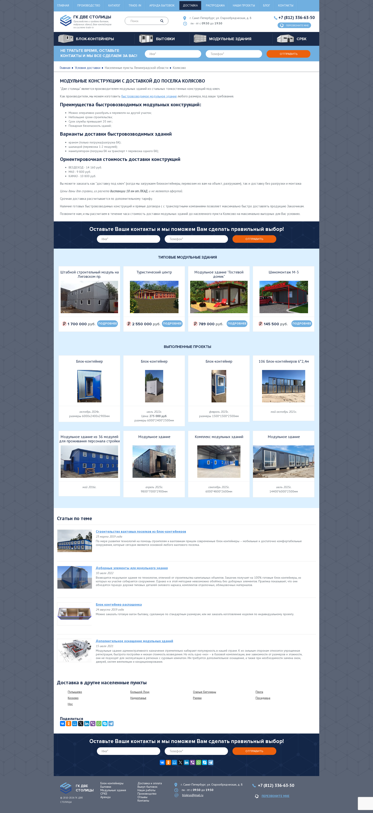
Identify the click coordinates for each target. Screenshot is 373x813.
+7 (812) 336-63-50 (296, 17)
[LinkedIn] (86, 723)
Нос (70, 704)
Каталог (114, 5)
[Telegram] (111, 723)
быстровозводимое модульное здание (149, 96)
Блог (266, 5)
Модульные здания (113, 790)
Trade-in (134, 5)
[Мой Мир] (74, 723)
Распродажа (215, 5)
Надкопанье (138, 698)
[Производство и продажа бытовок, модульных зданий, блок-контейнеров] (65, 788)
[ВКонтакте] (62, 723)
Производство (88, 5)
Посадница (263, 698)
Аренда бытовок (162, 5)
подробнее (107, 323)
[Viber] (92, 723)
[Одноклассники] (68, 723)
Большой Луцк (139, 692)
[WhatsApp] (98, 723)
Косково (73, 698)
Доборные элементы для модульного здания (132, 568)
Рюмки (197, 698)
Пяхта (259, 692)
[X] (80, 723)
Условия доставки (87, 68)
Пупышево (75, 692)
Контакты (285, 5)
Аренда (105, 797)
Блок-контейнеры (111, 783)
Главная (63, 5)
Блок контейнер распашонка (119, 604)
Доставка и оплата (150, 783)
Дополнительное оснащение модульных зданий (134, 641)
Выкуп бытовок (147, 786)
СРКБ (103, 793)
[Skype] (104, 723)
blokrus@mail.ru (192, 795)
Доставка (190, 5)
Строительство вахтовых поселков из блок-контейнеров (141, 531)
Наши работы (146, 790)
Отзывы (142, 797)
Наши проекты (244, 5)
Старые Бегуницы (204, 692)
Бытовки (105, 786)
